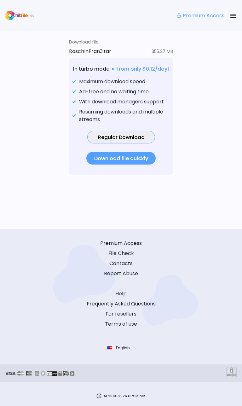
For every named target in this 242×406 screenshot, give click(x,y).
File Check (121, 253)
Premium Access (203, 15)
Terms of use (121, 324)
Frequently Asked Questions (121, 303)
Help (121, 293)
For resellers (121, 313)
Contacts (121, 263)
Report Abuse (121, 273)
